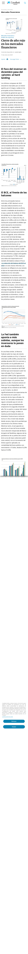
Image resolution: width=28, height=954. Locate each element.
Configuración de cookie (7, 716)
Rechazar (14, 721)
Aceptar (14, 726)
